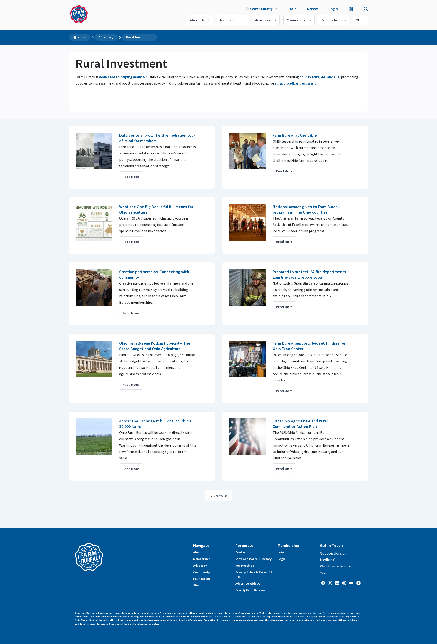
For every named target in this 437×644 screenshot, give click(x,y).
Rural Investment (139, 37)
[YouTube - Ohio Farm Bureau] (351, 583)
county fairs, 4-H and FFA (319, 77)
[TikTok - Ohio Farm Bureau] (358, 583)
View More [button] (219, 495)
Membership (229, 20)
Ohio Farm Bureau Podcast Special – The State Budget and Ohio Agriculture (154, 346)
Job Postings (244, 565)
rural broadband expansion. (297, 83)
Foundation (330, 20)
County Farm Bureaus (250, 590)
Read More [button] (130, 176)
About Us (197, 20)
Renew (312, 8)
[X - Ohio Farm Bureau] (330, 583)
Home (81, 37)
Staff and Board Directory (253, 559)
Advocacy (263, 20)
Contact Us (243, 552)
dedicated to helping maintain (123, 77)
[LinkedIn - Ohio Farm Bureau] (337, 583)
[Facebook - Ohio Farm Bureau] (323, 583)
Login (333, 8)
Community (296, 20)
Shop (360, 20)
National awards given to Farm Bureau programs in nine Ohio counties (306, 209)
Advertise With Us (247, 583)
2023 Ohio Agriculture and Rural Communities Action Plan (300, 423)
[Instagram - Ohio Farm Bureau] (344, 583)
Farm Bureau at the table (295, 135)
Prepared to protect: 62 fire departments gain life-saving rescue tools (309, 274)
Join (292, 8)
